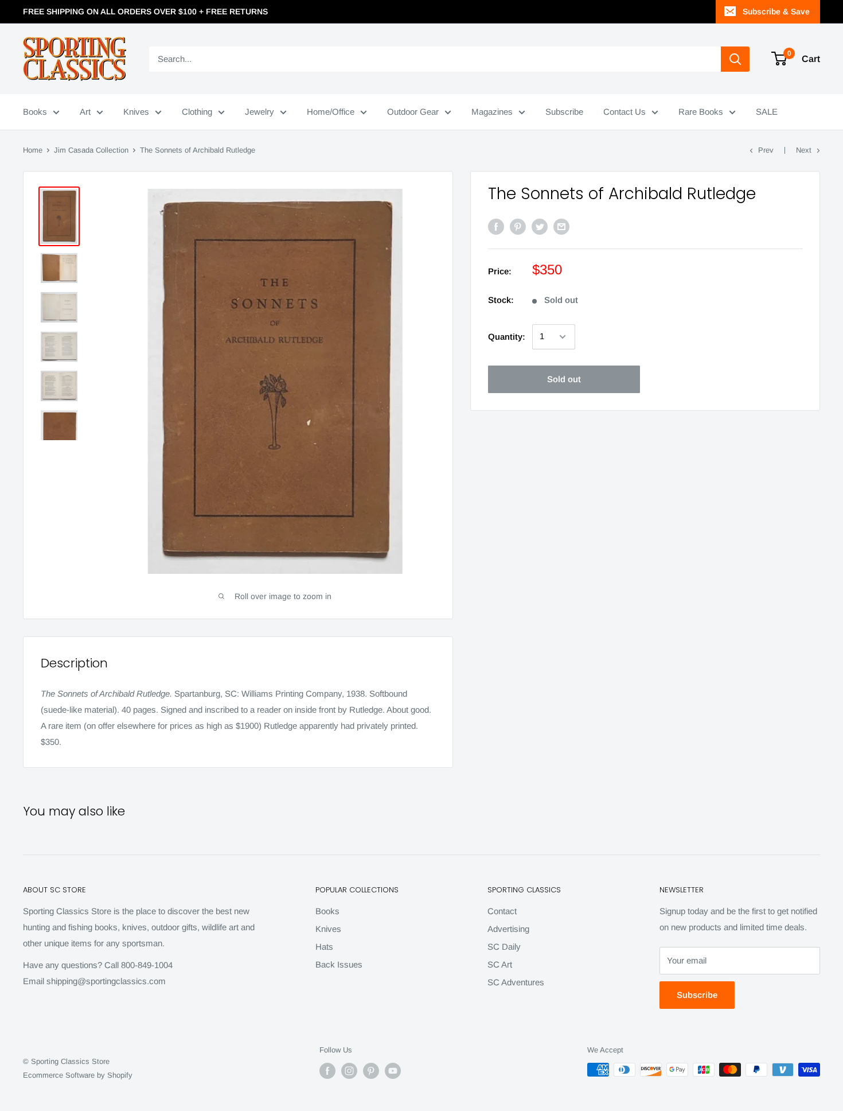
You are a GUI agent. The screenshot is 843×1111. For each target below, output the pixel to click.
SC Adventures (515, 982)
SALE (767, 111)
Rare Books (700, 111)
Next (803, 150)
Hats (324, 946)
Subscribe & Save (776, 11)
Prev (766, 150)
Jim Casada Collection (91, 150)
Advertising (508, 929)
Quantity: (506, 336)
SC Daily (504, 946)
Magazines (492, 111)
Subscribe (564, 111)
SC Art (499, 964)
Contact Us (624, 111)
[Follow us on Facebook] (327, 1071)
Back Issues (338, 964)
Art (85, 111)
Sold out (564, 379)
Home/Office (330, 111)
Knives (136, 111)
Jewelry (259, 111)
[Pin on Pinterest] (518, 226)
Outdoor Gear (413, 111)
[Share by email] (561, 226)
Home (32, 150)
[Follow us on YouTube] (393, 1071)
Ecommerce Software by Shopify (77, 1075)
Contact (502, 911)
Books (35, 111)
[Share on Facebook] (496, 226)
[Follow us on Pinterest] (371, 1071)
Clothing (197, 111)
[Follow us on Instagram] (349, 1071)
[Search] (735, 59)
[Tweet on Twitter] (540, 226)
